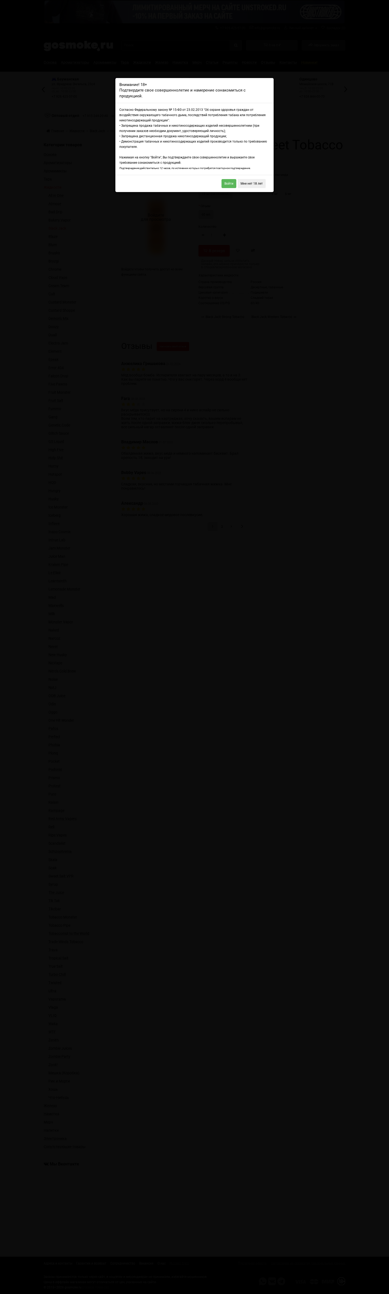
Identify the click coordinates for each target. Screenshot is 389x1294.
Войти (228, 183)
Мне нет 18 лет (252, 183)
